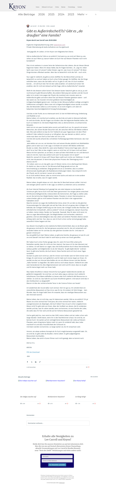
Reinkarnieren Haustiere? (56, 397)
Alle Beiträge (26, 14)
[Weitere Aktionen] (88, 26)
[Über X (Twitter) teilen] (31, 362)
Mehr (80, 14)
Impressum (62, 482)
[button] (57, 7)
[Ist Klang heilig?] (85, 387)
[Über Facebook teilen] (27, 362)
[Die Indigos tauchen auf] (30, 387)
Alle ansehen (94, 376)
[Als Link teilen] (40, 362)
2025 (51, 14)
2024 (61, 14)
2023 (71, 14)
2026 (41, 14)
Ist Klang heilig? (80, 397)
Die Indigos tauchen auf (28, 397)
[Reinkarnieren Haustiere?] (58, 387)
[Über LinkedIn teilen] (36, 362)
